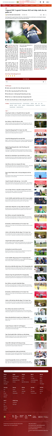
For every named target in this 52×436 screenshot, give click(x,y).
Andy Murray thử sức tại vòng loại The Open (15, 164)
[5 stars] (14, 76)
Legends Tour (10, 46)
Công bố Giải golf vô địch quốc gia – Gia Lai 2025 (16, 181)
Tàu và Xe (5, 387)
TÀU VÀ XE (44, 5)
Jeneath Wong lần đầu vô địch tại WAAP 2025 (15, 351)
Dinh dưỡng (33, 391)
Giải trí (5, 400)
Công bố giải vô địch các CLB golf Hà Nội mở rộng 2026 (17, 112)
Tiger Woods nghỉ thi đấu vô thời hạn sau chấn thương (17, 334)
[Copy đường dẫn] (46, 15)
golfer (36, 103)
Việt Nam (32, 103)
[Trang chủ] (10, 5)
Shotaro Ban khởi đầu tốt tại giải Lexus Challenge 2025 (17, 317)
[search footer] (4, 371)
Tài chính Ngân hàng (34, 380)
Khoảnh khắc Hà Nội (16, 380)
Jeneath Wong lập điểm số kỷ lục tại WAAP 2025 (16, 359)
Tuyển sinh (14, 391)
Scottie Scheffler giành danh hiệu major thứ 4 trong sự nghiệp (18, 198)
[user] (48, 2)
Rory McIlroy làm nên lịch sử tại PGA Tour (14, 308)
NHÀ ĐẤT (37, 5)
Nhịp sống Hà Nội (16, 376)
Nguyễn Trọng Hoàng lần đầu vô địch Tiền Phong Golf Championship (17, 147)
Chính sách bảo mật (22, 416)
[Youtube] (43, 2)
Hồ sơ (23, 380)
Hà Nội (5, 376)
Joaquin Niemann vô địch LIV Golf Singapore (15, 325)
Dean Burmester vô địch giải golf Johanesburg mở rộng (18, 93)
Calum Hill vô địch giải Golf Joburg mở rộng (15, 342)
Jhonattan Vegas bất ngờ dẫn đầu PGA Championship (17, 274)
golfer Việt (11, 105)
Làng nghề (23, 391)
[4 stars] (12, 76)
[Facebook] (40, 2)
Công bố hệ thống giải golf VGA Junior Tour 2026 (16, 130)
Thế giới (23, 374)
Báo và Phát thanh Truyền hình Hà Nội (13, 14)
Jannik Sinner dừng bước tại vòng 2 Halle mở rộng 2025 (17, 206)
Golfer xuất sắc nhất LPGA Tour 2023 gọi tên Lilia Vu (18, 88)
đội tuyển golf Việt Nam (30, 105)
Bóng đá (41, 389)
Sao (4, 404)
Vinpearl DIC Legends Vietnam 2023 (16, 103)
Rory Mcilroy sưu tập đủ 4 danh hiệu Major (15, 215)
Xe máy (5, 393)
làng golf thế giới (12, 107)
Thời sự (5, 374)
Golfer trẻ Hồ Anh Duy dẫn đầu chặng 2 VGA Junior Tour (18, 232)
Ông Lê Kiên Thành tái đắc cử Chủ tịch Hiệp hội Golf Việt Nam (18, 173)
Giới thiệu (13, 416)
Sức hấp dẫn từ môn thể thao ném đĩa (13, 249)
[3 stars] (10, 76)
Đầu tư (41, 378)
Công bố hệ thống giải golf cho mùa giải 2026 (15, 138)
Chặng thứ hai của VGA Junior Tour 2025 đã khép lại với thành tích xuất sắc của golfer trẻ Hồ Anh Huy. (19, 226)
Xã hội (5, 380)
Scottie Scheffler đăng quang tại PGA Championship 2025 (18, 257)
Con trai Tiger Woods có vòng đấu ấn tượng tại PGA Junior (18, 189)
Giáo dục (14, 387)
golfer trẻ (23, 105)
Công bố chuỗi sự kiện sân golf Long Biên (14, 240)
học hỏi (19, 105)
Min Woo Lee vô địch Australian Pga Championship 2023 (18, 96)
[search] (3, 2)
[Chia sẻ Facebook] (44, 15)
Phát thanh (14, 404)
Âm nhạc (5, 409)
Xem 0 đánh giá (26, 78)
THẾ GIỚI (26, 5)
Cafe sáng (32, 378)
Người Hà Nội (15, 378)
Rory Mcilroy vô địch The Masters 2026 (14, 121)
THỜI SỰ (14, 5)
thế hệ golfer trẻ (23, 52)
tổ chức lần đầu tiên (26, 103)
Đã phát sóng (15, 400)
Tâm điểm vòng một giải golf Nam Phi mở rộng (16, 90)
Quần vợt (41, 391)
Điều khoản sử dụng (16, 417)
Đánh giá (5, 396)
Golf (6, 8)
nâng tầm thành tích (20, 107)
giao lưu (15, 105)
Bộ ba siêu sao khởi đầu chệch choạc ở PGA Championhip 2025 (19, 266)
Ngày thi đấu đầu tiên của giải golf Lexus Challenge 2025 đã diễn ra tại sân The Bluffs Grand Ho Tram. (19, 319)
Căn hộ (41, 380)
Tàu (4, 391)
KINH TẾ (32, 5)
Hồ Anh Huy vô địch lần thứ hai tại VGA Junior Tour (17, 223)
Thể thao (41, 387)
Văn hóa (23, 387)
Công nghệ (5, 383)
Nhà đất (41, 374)
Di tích (23, 393)
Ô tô (4, 389)
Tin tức (23, 376)
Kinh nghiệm (42, 383)
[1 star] (6, 76)
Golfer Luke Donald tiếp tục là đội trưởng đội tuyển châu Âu (19, 99)
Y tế (31, 389)
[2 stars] (8, 76)
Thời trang (5, 408)
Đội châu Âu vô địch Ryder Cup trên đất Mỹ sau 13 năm (17, 155)
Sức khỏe (32, 387)
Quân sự (23, 378)
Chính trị (5, 378)
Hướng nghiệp (15, 393)
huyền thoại (43, 105)
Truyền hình (15, 402)
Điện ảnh (5, 406)
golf (39, 103)
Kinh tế (32, 374)
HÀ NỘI (20, 5)
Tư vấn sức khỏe (33, 393)
